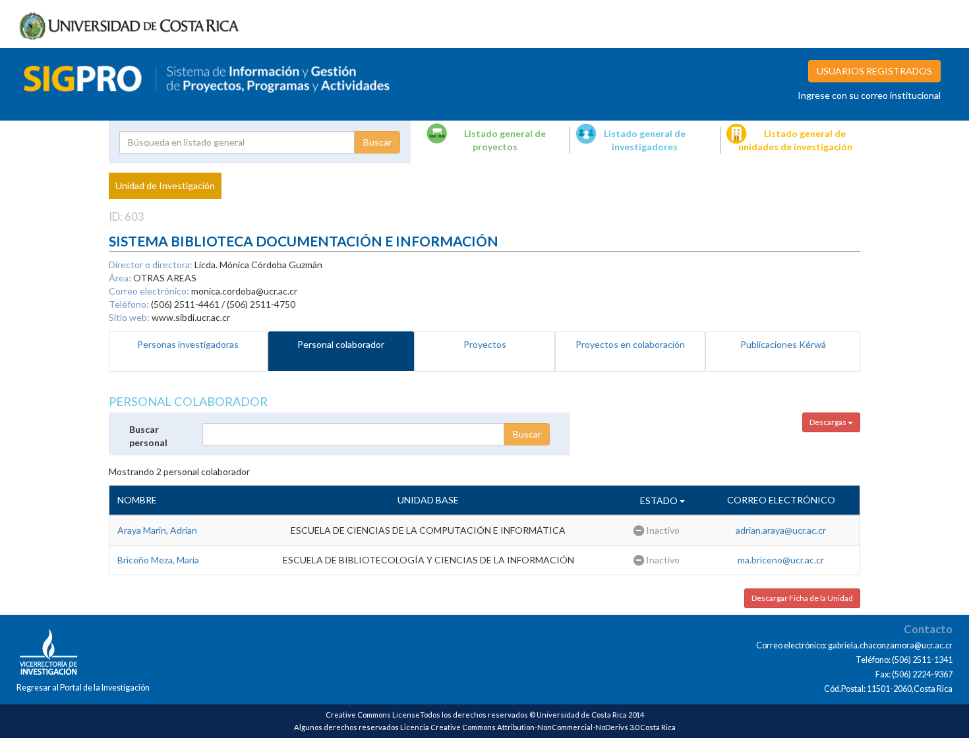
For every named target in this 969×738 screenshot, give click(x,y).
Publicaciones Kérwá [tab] (783, 344)
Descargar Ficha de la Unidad (802, 598)
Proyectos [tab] (484, 344)
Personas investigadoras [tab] (188, 344)
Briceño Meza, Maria (158, 559)
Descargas (828, 422)
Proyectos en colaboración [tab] (630, 344)
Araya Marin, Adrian (157, 530)
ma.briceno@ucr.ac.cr (781, 559)
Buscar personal (148, 436)
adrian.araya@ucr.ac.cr (781, 530)
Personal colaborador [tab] (340, 344)
